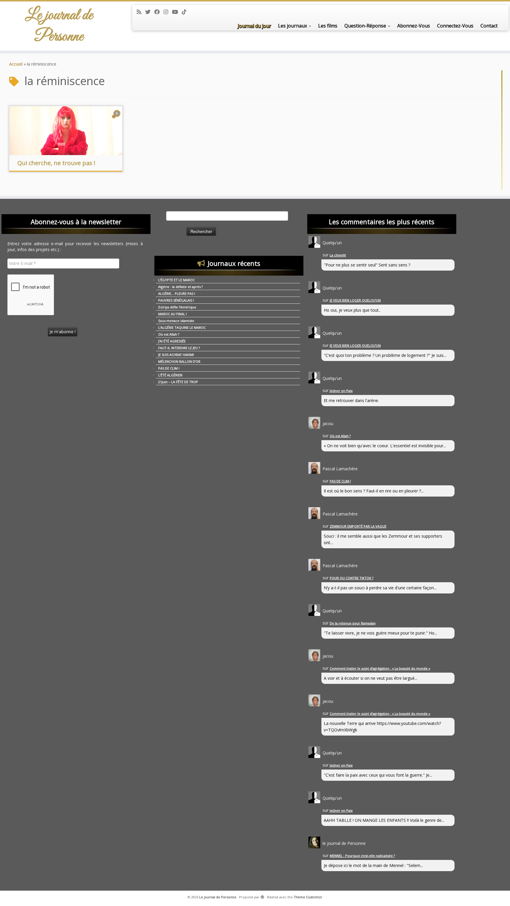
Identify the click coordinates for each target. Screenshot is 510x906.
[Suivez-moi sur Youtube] (177, 11)
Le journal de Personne (59, 26)
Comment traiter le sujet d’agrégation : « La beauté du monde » (380, 668)
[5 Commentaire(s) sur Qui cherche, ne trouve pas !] (117, 119)
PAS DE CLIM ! (168, 368)
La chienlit (338, 255)
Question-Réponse (365, 25)
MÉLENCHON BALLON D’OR (179, 361)
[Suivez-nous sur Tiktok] (186, 11)
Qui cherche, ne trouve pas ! (56, 163)
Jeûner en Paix (341, 390)
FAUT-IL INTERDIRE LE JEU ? (179, 348)
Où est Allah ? (168, 334)
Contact (489, 25)
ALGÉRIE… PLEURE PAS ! (176, 293)
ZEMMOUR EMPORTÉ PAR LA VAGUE (358, 526)
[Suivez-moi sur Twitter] (149, 11)
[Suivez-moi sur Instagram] (168, 11)
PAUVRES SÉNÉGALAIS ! (176, 300)
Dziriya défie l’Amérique (177, 307)
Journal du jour (254, 25)
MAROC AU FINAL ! (172, 314)
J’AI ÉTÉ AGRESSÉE (172, 341)
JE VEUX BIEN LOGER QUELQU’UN (355, 300)
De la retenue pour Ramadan (353, 623)
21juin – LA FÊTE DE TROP (178, 382)
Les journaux (293, 25)
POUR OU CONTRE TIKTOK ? (351, 578)
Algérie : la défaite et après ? (180, 286)
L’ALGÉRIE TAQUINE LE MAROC (182, 327)
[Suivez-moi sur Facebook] (159, 11)
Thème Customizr (308, 897)
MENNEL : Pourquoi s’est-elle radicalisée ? (362, 855)
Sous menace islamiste (176, 320)
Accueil (15, 64)
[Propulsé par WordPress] (262, 896)
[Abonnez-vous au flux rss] (141, 11)
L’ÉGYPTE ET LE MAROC (176, 280)
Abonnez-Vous (413, 25)
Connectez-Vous (455, 25)
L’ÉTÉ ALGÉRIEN (170, 375)
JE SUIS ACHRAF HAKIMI (176, 354)
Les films (327, 25)
